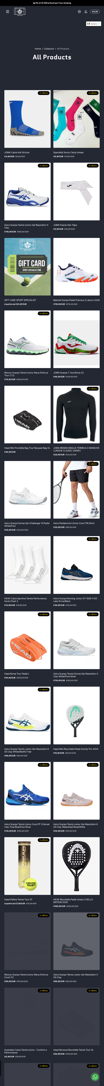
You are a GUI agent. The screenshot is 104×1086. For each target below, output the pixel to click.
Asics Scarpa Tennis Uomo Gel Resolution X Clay (26, 226)
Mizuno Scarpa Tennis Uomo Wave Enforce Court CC (26, 976)
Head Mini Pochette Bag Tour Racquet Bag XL (27, 448)
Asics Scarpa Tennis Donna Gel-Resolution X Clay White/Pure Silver (75, 675)
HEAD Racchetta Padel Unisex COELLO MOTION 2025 (73, 901)
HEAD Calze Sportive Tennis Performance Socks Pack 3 (25, 599)
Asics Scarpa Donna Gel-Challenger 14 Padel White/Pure (26, 524)
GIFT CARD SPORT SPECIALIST (20, 300)
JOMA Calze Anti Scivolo (17, 152)
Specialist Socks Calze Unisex (68, 152)
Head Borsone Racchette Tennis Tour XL (73, 1050)
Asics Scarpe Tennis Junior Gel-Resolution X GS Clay (75, 976)
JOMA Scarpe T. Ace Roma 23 (68, 372)
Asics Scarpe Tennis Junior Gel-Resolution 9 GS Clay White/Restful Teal (26, 750)
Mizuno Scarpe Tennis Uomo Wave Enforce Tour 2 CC (26, 374)
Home (38, 48)
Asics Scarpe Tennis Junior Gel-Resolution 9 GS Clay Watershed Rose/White (75, 825)
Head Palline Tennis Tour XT (18, 899)
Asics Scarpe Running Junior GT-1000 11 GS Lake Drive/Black (75, 599)
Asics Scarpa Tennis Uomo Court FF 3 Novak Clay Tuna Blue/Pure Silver (27, 825)
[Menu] (7, 11)
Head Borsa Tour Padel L (16, 673)
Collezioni (49, 48)
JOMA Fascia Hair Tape (65, 225)
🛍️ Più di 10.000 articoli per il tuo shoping (52, 3)
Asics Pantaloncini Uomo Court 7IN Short (74, 523)
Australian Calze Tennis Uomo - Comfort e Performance (25, 1051)
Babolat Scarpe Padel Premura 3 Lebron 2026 (76, 300)
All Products (63, 48)
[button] (79, 11)
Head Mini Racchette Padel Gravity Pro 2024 (75, 749)
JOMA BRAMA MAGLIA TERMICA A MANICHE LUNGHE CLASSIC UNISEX (76, 449)
